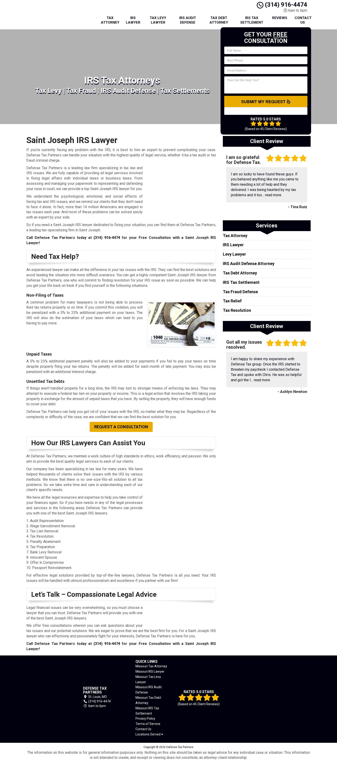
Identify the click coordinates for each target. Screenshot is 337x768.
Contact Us (303, 20)
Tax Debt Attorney (219, 20)
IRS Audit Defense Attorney (248, 263)
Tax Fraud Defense (240, 291)
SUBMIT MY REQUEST (264, 101)
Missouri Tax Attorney (151, 666)
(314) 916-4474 (285, 4)
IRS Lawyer (133, 20)
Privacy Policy (145, 718)
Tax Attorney (110, 20)
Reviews (279, 18)
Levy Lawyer (234, 254)
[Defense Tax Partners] (48, 697)
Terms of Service (147, 724)
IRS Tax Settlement (251, 20)
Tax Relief (232, 300)
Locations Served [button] (148, 734)
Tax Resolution (237, 310)
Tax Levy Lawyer (158, 20)
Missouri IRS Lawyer (149, 671)
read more (273, 195)
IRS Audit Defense (187, 20)
